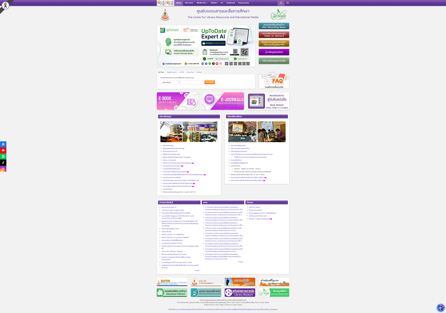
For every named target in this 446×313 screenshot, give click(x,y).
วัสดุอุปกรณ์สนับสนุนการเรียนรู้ (173, 148)
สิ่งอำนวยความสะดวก (170, 151)
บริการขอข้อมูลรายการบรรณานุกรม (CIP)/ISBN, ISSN (181, 180)
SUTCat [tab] (161, 72)
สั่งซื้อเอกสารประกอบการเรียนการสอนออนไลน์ (250, 157)
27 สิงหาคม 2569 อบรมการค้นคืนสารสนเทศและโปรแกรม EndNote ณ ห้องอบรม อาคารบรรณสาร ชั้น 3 (224, 208)
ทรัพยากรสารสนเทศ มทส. (171, 154)
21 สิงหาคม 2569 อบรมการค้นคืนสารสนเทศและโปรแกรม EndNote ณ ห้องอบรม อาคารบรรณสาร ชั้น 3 (224, 218)
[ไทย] (281, 3)
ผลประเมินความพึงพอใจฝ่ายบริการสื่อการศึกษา (247, 180)
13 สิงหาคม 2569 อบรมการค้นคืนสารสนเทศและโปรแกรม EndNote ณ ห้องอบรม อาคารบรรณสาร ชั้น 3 (224, 224)
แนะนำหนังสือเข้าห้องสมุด (171, 169)
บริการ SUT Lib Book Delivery (172, 251)
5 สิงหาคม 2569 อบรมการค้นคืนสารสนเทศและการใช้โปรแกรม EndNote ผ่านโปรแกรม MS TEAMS (223, 229)
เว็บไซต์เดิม (172, 309)
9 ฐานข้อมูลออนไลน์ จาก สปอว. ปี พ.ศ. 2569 (177, 262)
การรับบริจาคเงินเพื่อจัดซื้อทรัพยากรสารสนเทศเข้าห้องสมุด (183, 174)
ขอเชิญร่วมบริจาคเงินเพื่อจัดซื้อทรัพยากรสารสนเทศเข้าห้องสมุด (180, 266)
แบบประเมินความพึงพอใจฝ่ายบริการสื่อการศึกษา (247, 177)
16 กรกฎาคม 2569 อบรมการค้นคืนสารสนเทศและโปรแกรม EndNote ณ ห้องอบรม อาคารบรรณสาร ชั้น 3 (224, 245)
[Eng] (287, 3)
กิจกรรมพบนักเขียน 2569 (170, 229)
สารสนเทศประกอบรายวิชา (172, 166)
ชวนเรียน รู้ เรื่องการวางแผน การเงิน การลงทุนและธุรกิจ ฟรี (180, 247)
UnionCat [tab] (190, 72)
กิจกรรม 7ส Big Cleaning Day (259, 219)
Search (210, 82)
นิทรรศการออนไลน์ (255, 210)
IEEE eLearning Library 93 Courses (174, 254)
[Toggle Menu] (441, 308)
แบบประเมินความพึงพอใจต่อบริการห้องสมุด (178, 183)
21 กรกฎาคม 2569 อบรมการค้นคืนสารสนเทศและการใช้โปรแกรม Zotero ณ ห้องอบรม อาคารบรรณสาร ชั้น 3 (224, 239)
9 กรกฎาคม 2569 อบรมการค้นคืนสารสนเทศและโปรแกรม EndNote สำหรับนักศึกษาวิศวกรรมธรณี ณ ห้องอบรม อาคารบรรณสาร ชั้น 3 (223, 256)
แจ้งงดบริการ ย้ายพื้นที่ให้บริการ (172, 240)
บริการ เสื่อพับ (166, 231)
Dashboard (231, 3)
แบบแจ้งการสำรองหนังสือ (172, 177)
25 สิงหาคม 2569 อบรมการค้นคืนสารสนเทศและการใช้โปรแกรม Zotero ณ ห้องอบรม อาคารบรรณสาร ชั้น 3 (223, 213)
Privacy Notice (243, 3)
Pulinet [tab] (199, 72)
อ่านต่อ (197, 270)
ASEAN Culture (254, 207)
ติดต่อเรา (214, 3)
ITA (222, 3)
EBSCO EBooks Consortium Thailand (175, 237)
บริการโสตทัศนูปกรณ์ (238, 145)
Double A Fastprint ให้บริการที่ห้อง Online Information (176, 258)
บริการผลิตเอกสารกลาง (239, 151)
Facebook (274, 309)
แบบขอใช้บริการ (236, 160)
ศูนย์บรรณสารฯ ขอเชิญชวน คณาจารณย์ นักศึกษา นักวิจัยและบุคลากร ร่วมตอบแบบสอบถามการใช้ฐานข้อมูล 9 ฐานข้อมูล (180, 223)
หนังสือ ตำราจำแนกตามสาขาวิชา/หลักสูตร (177, 163)
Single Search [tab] (172, 72)
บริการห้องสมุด (168, 145)
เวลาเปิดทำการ (167, 189)
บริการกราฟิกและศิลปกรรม (240, 148)
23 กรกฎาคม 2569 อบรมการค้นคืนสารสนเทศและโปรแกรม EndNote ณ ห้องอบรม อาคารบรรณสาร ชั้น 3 (224, 234)
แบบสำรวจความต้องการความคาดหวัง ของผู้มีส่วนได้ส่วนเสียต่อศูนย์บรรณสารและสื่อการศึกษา (237, 309)
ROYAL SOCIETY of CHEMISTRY (173, 234)
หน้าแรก (178, 3)
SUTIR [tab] (181, 72)
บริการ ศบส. (189, 3)
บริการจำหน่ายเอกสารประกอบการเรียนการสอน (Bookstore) (251, 154)
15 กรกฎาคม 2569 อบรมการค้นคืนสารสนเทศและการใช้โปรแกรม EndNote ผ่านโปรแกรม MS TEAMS (224, 250)
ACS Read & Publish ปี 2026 (172, 243)
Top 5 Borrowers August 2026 (173, 210)
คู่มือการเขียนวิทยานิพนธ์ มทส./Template (177, 157)
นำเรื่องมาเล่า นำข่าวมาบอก (258, 216)
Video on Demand (169, 160)
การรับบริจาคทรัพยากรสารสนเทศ (174, 171)
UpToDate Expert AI (169, 207)
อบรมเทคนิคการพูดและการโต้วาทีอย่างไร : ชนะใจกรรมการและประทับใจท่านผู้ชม (178, 217)
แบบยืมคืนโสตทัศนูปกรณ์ (239, 163)
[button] (164, 46)
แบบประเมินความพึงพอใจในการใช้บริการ (190, 309)
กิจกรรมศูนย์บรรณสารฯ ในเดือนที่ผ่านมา (262, 213)
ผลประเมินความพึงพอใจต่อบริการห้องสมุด (177, 186)
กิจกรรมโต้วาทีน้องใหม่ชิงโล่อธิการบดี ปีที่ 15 (176, 213)
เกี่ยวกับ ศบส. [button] (201, 3)
